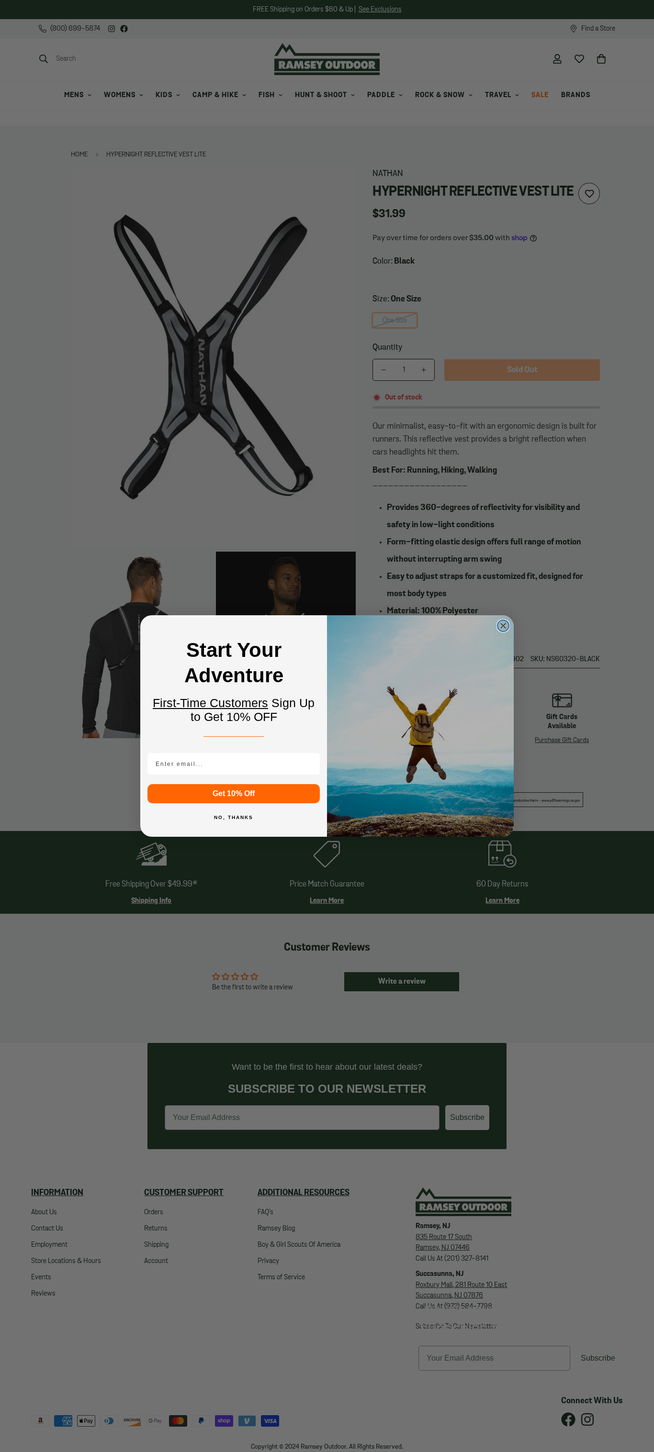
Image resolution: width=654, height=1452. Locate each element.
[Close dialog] (503, 626)
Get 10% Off (234, 793)
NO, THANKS (233, 817)
